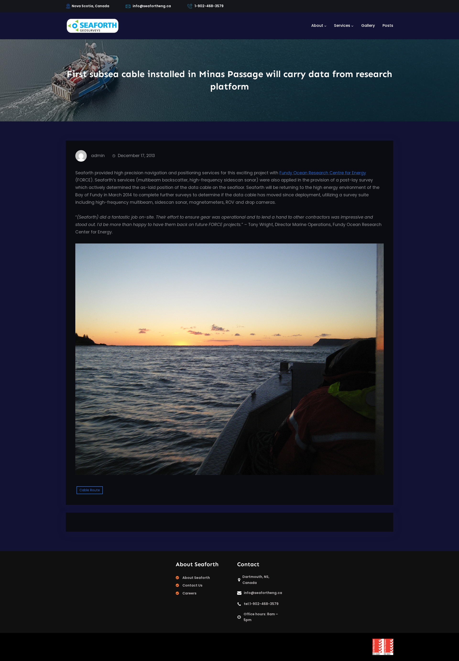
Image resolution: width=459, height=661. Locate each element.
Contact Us (192, 585)
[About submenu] (325, 25)
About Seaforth (196, 577)
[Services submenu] (352, 25)
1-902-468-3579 (209, 6)
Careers (189, 593)
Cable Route (89, 490)
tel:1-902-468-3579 (261, 603)
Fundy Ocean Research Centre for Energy (322, 173)
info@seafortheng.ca (152, 6)
